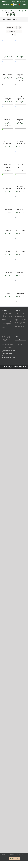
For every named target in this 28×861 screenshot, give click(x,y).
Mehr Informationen (23, 855)
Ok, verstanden (14, 858)
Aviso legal (18, 339)
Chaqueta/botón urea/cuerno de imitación (20, 75)
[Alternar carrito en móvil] (22, 11)
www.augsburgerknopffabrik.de (8, 357)
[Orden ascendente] (20, 27)
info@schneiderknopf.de (7, 353)
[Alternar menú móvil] (25, 11)
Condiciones (18, 336)
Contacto (18, 341)
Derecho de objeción (20, 344)
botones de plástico (8, 209)
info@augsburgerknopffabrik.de (8, 350)
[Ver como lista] (15, 34)
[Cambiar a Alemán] (12, 4)
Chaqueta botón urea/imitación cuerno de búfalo (7, 143)
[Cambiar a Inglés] (16, 4)
